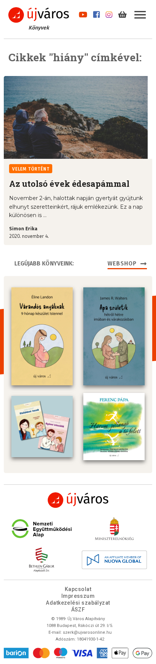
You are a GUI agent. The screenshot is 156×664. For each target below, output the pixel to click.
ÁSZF (78, 610)
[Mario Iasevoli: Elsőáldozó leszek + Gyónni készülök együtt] (42, 426)
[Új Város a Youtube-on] (83, 13)
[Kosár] (122, 13)
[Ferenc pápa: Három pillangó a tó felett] (114, 426)
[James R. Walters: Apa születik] (114, 336)
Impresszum (78, 596)
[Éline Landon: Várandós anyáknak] (42, 336)
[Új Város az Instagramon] (109, 13)
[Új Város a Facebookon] (96, 13)
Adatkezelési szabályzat (78, 603)
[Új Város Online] (78, 500)
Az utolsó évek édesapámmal (69, 183)
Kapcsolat (78, 589)
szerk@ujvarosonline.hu (87, 632)
